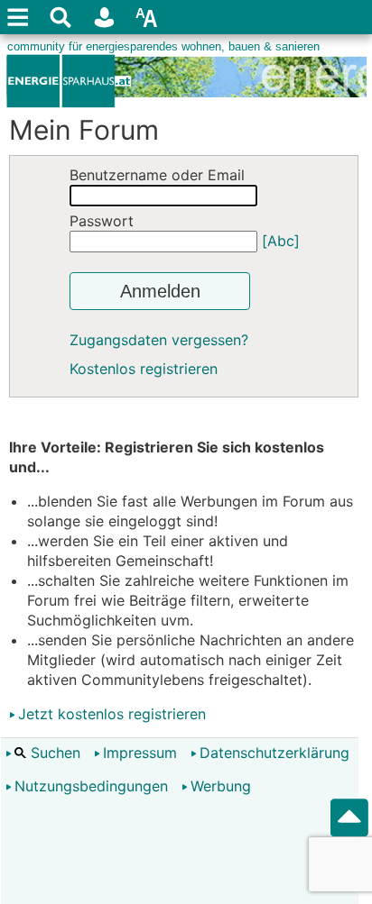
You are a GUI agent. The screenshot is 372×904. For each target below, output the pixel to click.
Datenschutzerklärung (274, 753)
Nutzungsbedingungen (91, 786)
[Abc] (281, 241)
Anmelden (160, 291)
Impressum (140, 753)
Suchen (53, 753)
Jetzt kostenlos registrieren (112, 714)
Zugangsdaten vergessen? (159, 340)
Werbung (221, 786)
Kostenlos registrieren (144, 369)
